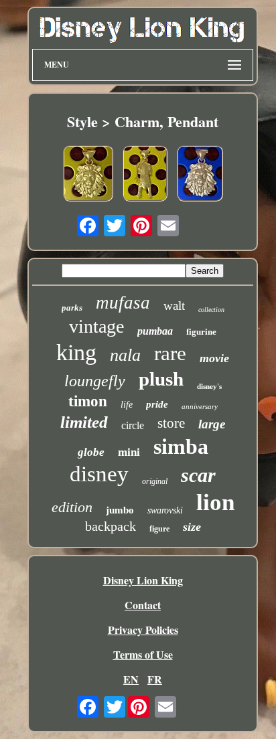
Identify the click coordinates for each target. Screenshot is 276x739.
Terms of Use (143, 654)
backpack (110, 526)
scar (198, 475)
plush (161, 379)
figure (159, 528)
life (127, 405)
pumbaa (155, 331)
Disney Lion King (143, 580)
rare (170, 353)
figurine (201, 332)
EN (131, 679)
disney (99, 474)
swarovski (165, 510)
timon (87, 401)
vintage (96, 326)
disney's (209, 386)
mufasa (123, 303)
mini (129, 452)
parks (72, 308)
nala (125, 355)
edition (72, 507)
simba (180, 446)
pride (157, 404)
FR (154, 679)
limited (84, 422)
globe (91, 452)
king (76, 352)
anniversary (200, 406)
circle (132, 425)
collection (211, 309)
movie (214, 358)
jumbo (120, 510)
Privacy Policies (143, 629)
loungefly (94, 381)
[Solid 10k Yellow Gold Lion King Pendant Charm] (88, 175)
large (211, 424)
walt (174, 306)
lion (215, 502)
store (171, 423)
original (154, 481)
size (192, 526)
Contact (143, 604)
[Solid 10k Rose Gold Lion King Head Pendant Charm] (200, 175)
